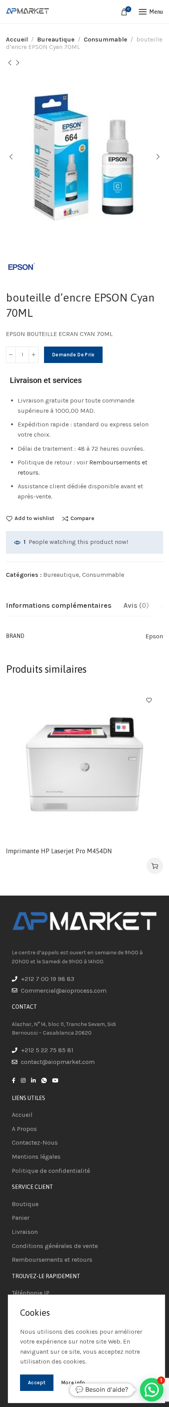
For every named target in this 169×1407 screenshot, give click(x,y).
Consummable (105, 39)
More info (73, 1382)
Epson (154, 636)
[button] (155, 866)
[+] (34, 355)
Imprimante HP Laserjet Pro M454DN (59, 850)
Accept (37, 1382)
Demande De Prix (73, 355)
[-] (11, 355)
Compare (82, 518)
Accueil (17, 39)
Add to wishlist (34, 518)
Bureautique (56, 39)
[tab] (59, 606)
